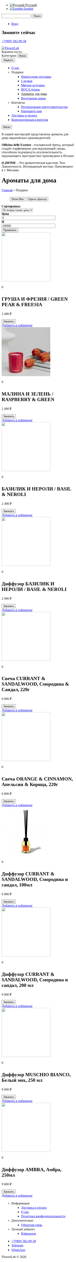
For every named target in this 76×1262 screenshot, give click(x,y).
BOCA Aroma (30, 89)
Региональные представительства (44, 107)
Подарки (17, 72)
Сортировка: (11, 206)
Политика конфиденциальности (43, 1216)
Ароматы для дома (34, 94)
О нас (15, 68)
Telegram (17, 1245)
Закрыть (8, 60)
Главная (7, 190)
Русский (31, 5)
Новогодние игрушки (36, 76)
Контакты (18, 102)
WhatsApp (18, 1250)
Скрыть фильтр (37, 199)
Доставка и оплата (24, 115)
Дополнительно (22, 1220)
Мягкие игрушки (33, 85)
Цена (5, 214)
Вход (14, 24)
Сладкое (26, 81)
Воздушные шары (33, 98)
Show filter (17, 199)
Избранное (28, 1233)
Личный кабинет (23, 1229)
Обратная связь (31, 1225)
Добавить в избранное (17, 325)
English (28, 8)
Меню (22, 55)
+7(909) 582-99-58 (14, 41)
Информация (20, 1203)
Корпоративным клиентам (29, 119)
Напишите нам (31, 111)
